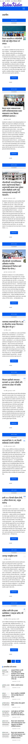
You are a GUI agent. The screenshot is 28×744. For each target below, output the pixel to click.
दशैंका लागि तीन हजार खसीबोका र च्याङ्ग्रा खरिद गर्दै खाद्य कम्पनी (12, 613)
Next (18, 661)
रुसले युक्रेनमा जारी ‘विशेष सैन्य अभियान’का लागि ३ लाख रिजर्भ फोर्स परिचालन (17, 713)
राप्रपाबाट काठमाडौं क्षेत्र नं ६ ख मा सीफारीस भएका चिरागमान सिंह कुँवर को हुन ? (12, 324)
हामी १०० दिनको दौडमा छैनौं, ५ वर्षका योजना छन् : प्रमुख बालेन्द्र (12, 500)
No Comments (14, 23)
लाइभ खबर (10, 198)
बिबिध (6, 330)
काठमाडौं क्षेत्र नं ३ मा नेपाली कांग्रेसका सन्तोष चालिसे (11, 442)
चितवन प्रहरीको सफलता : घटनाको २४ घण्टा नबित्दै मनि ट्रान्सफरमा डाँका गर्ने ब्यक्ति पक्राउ (12, 383)
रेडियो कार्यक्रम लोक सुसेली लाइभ (18, 704)
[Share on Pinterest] (16, 82)
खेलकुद (5, 47)
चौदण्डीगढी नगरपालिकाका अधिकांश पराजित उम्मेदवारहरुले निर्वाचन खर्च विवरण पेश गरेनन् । (11, 265)
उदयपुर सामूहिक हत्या (9, 556)
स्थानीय (8, 47)
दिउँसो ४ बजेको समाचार (17, 685)
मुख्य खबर (5, 119)
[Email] (18, 82)
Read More (14, 77)
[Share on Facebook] (13, 82)
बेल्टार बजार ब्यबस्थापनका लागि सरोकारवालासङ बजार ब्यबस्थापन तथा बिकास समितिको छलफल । (12, 112)
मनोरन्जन (9, 619)
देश (4, 330)
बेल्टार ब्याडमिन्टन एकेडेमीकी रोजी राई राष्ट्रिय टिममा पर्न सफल (12, 41)
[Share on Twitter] (15, 82)
